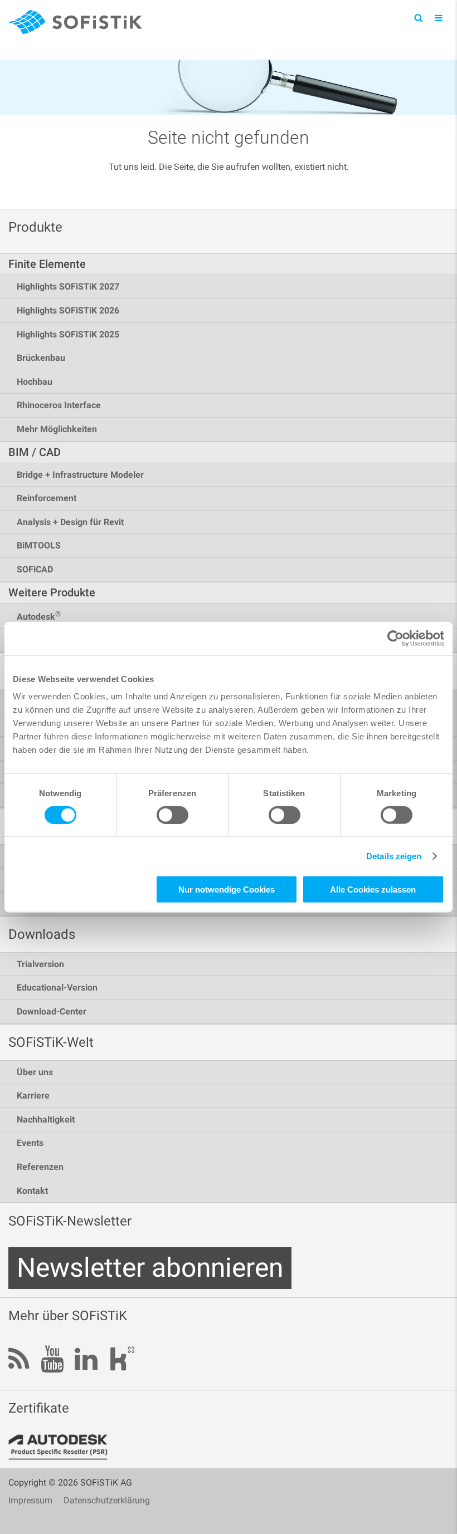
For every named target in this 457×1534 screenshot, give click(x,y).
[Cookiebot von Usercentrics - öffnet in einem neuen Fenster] (395, 638)
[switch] (172, 815)
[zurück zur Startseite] (75, 24)
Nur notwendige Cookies (226, 889)
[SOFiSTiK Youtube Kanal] (52, 1360)
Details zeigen (393, 855)
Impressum (30, 1500)
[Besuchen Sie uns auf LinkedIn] (86, 1360)
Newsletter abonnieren (150, 1267)
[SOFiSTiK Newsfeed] (19, 1360)
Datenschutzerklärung (107, 1500)
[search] (418, 17)
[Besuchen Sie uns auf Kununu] (122, 1361)
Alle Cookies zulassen (373, 889)
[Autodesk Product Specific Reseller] (64, 1447)
